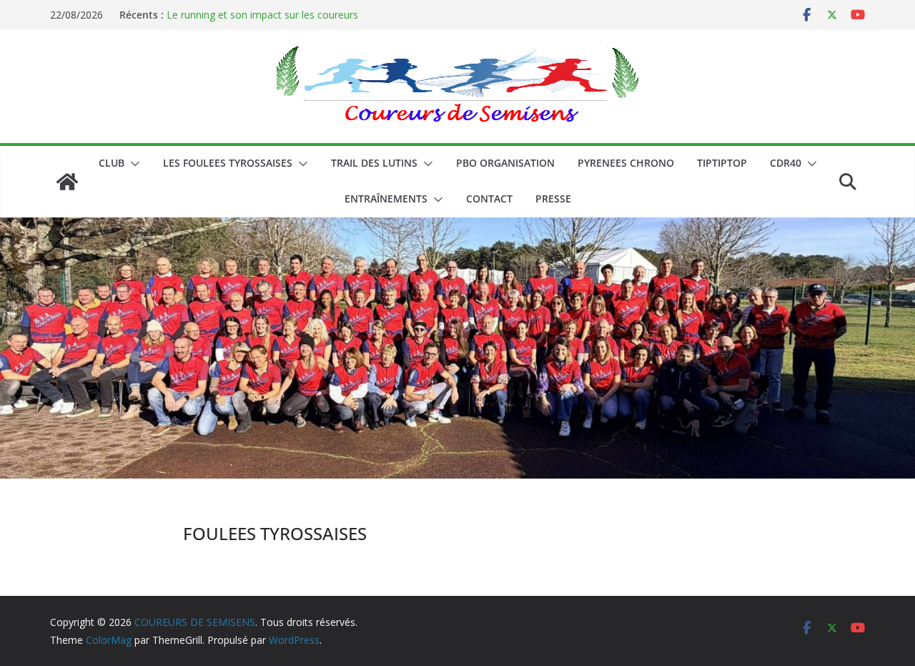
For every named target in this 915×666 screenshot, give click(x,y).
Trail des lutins (374, 163)
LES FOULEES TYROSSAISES (227, 163)
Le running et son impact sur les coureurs (262, 14)
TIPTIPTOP (722, 163)
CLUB (111, 163)
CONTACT (489, 198)
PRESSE (553, 198)
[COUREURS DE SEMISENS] (67, 182)
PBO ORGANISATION (505, 163)
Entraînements (386, 198)
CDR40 (785, 163)
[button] (132, 164)
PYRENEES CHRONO (626, 163)
